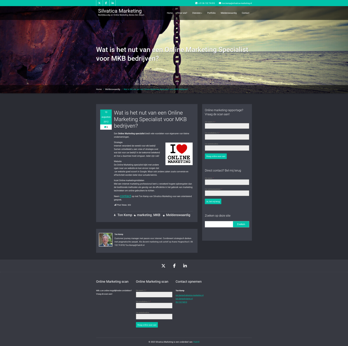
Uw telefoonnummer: (213, 189)
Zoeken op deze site (217, 215)
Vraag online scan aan (215, 156)
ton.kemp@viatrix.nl (184, 299)
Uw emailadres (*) (212, 133)
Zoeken (241, 224)
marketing (144, 215)
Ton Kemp (124, 215)
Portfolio (211, 13)
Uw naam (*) (210, 122)
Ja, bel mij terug (213, 201)
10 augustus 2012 (106, 117)
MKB (156, 215)
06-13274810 (181, 302)
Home (170, 13)
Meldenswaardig (229, 13)
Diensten (196, 13)
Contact (245, 13)
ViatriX (196, 342)
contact (125, 196)
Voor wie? (182, 13)
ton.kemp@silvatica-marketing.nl (189, 295)
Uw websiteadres (211, 144)
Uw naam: (209, 178)
